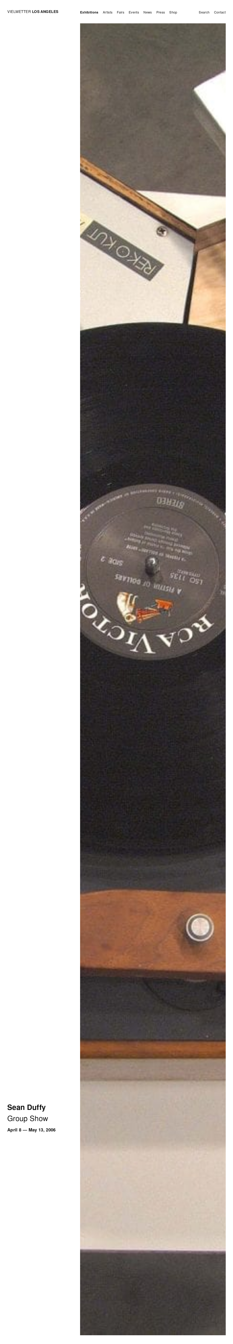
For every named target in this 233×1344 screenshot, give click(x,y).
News (147, 12)
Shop (173, 12)
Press (160, 12)
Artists (107, 12)
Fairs (120, 12)
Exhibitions (89, 12)
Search (204, 12)
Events (134, 12)
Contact (220, 12)
